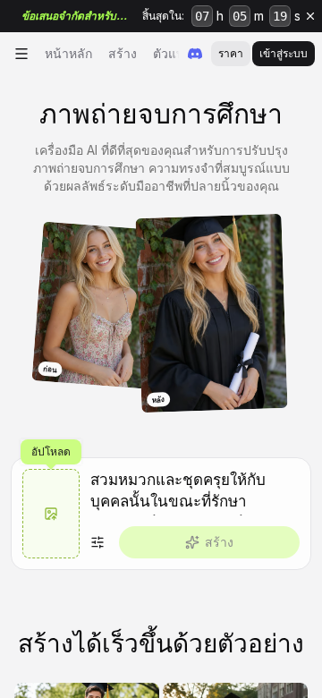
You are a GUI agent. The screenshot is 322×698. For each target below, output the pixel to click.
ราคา (230, 53)
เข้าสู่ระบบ (283, 53)
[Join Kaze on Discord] (195, 53)
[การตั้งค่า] (97, 542)
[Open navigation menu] (21, 54)
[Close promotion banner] (310, 16)
